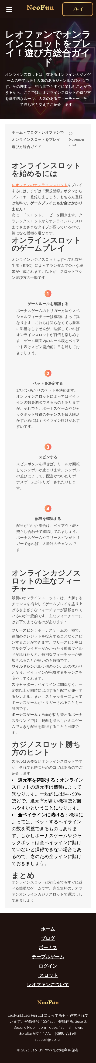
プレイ (77, 9)
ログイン (48, 966)
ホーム (17, 132)
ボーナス (48, 947)
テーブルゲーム (48, 956)
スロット (48, 975)
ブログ (32, 132)
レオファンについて (48, 984)
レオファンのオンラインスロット (40, 185)
